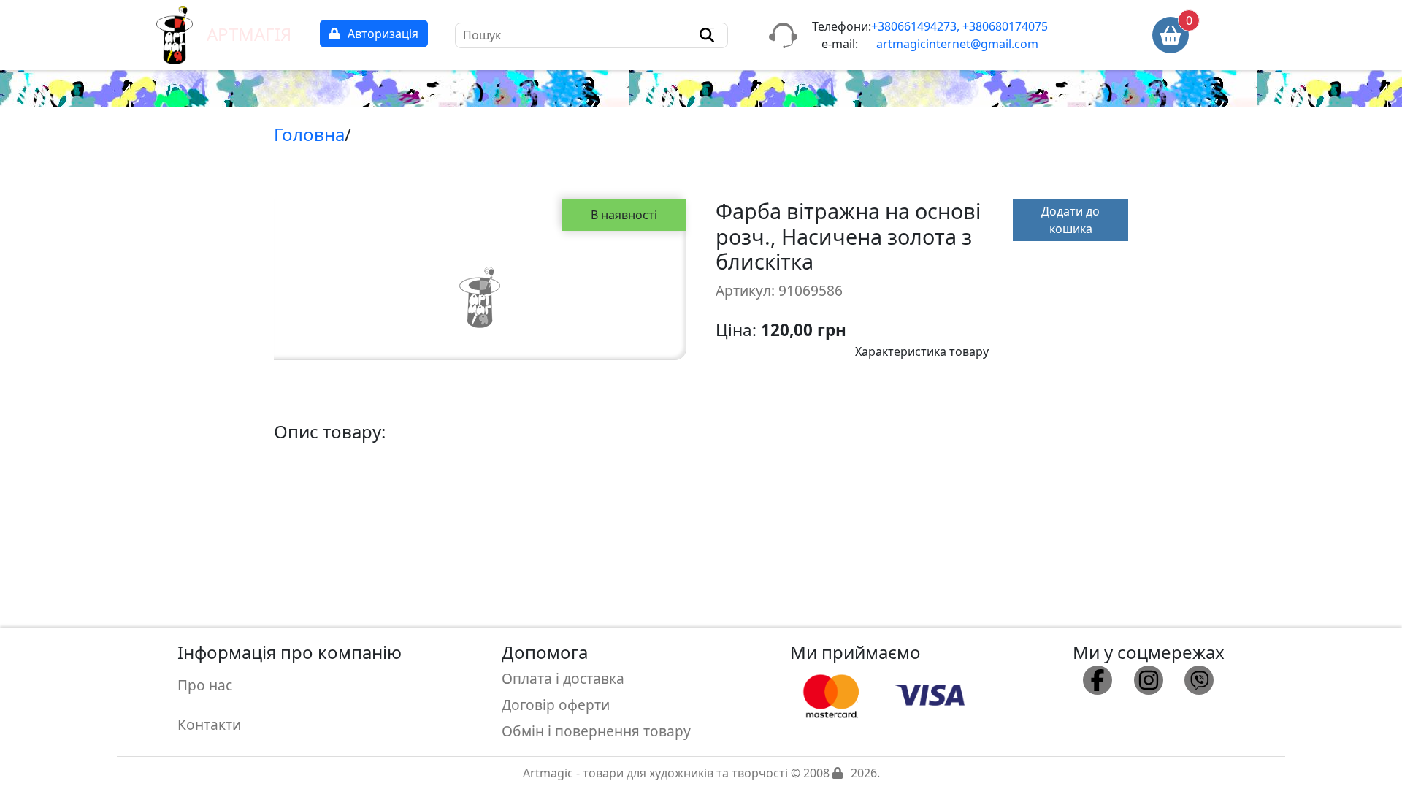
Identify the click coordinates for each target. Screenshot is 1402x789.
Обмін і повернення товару (596, 731)
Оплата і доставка (563, 678)
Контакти (209, 724)
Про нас (204, 685)
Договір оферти (556, 704)
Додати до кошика (1070, 220)
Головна (309, 134)
